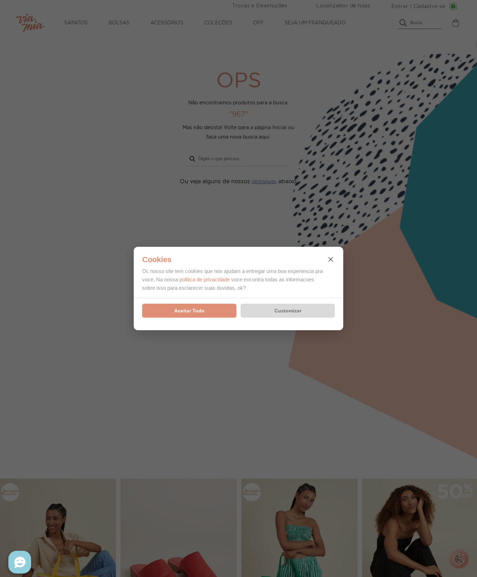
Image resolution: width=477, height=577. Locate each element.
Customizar (287, 310)
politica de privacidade (204, 279)
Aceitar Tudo (189, 310)
